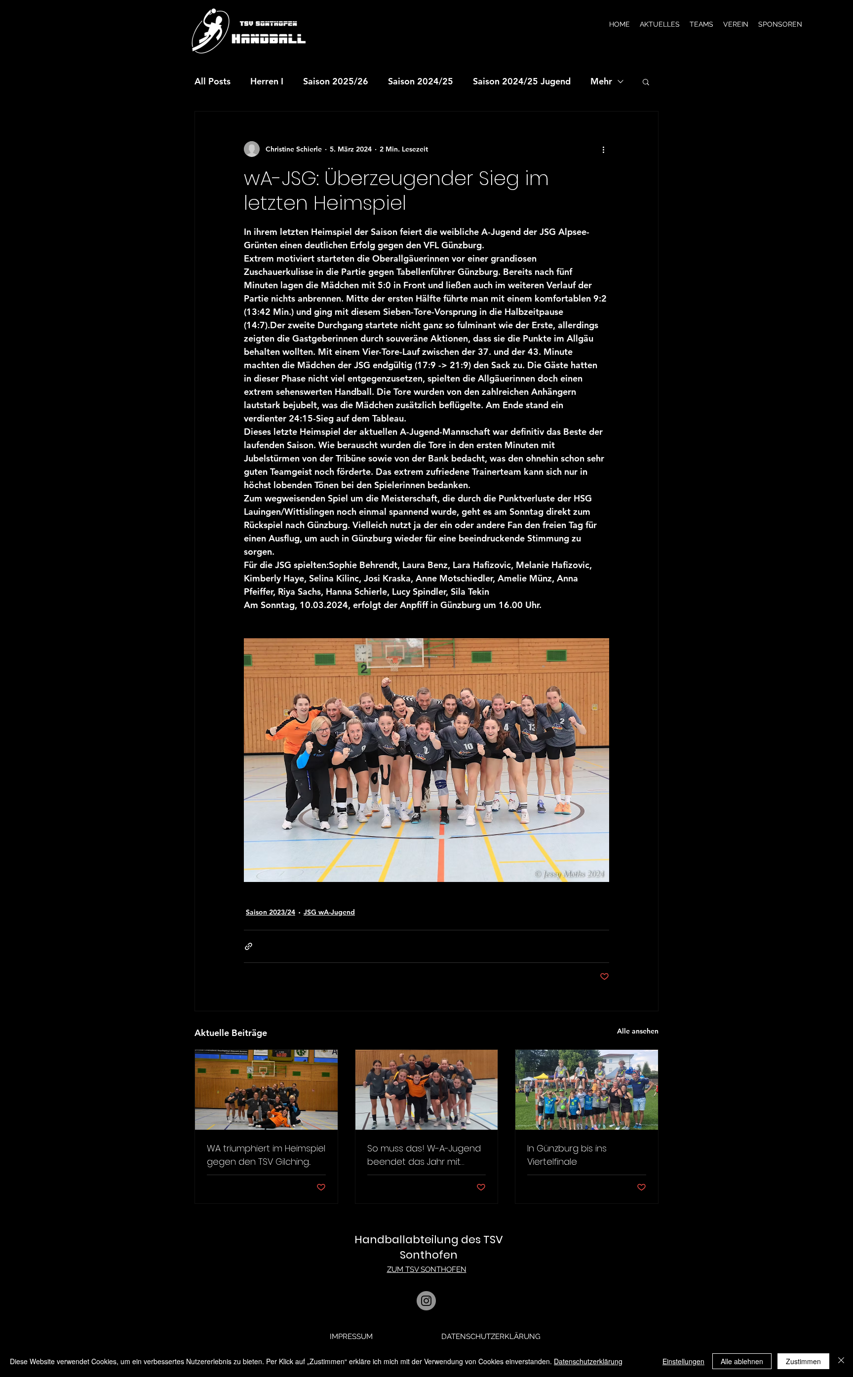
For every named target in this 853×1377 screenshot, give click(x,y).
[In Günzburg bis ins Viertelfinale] (586, 1090)
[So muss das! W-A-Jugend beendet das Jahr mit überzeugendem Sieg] (426, 1090)
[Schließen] (841, 1361)
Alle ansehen (638, 1031)
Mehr (601, 81)
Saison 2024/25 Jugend (522, 81)
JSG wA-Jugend (329, 912)
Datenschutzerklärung (588, 1361)
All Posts (212, 81)
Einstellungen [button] (683, 1361)
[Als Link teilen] (248, 946)
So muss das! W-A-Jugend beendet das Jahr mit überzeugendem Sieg (424, 1155)
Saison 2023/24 (270, 912)
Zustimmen (803, 1361)
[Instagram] (426, 1300)
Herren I (266, 81)
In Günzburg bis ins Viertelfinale (567, 1155)
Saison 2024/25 (420, 81)
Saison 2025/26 (335, 81)
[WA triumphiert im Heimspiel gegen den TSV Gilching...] (266, 1090)
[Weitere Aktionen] (603, 149)
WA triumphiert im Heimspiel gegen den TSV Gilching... (266, 1155)
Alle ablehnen (742, 1361)
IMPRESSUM (351, 1336)
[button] (660, 24)
